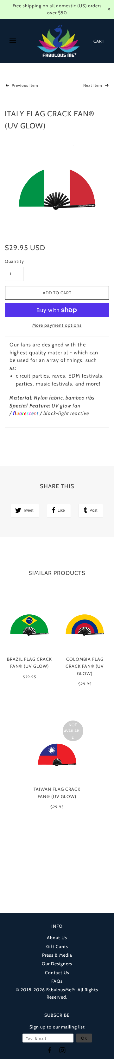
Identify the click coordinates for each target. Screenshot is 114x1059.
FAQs (57, 981)
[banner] (58, 41)
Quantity (14, 261)
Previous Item (24, 85)
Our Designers (57, 964)
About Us (57, 937)
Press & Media (57, 955)
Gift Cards (57, 946)
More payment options (57, 325)
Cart (98, 41)
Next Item (93, 85)
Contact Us (57, 972)
